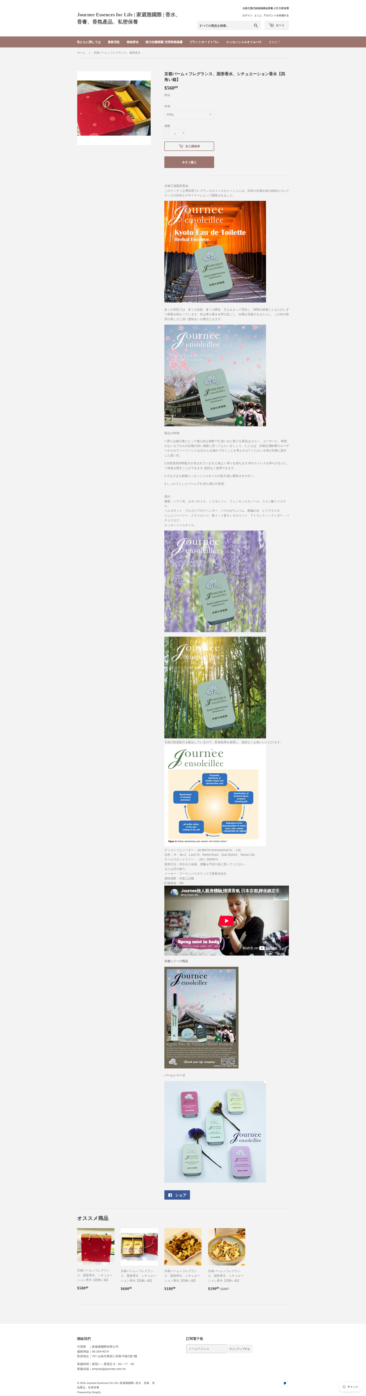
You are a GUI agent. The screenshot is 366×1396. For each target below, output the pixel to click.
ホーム (81, 52)
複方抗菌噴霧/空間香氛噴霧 (164, 42)
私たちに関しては (89, 42)
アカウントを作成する (276, 15)
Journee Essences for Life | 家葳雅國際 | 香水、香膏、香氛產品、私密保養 (129, 18)
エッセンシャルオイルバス (244, 42)
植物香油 (133, 42)
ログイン (247, 15)
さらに (273, 42)
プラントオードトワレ (204, 42)
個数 (167, 126)
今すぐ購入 (189, 162)
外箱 (167, 106)
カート (280, 25)
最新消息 (114, 42)
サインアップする (239, 1348)
